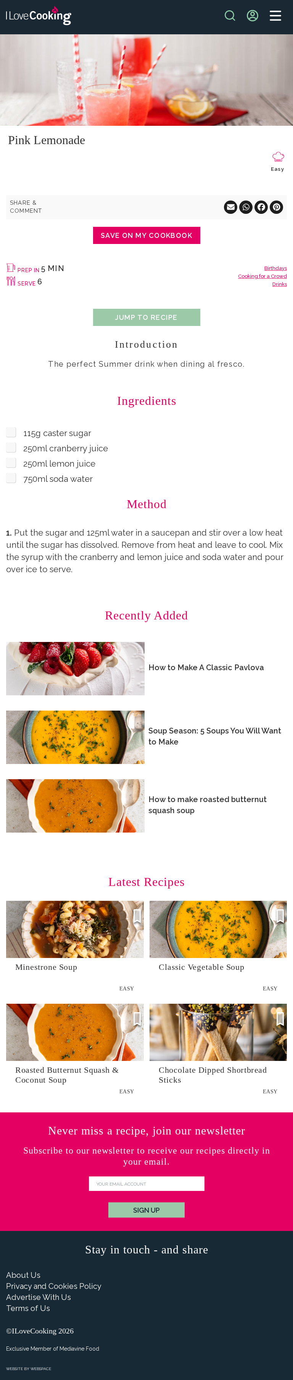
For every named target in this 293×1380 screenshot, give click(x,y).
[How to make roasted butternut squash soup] (75, 806)
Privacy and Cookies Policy (53, 1286)
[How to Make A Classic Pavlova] (75, 668)
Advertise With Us (38, 1297)
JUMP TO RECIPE (146, 317)
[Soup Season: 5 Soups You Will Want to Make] (75, 737)
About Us (23, 1275)
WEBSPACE (41, 1369)
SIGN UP (146, 1210)
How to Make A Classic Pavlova (206, 667)
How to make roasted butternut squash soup (207, 805)
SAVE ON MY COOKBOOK (146, 235)
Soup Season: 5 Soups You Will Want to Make (214, 736)
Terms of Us (28, 1308)
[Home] (38, 17)
